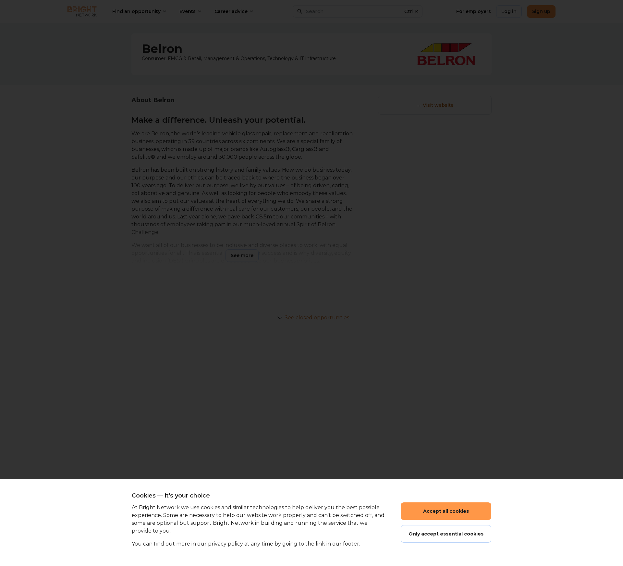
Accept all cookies (446, 511)
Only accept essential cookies (446, 534)
